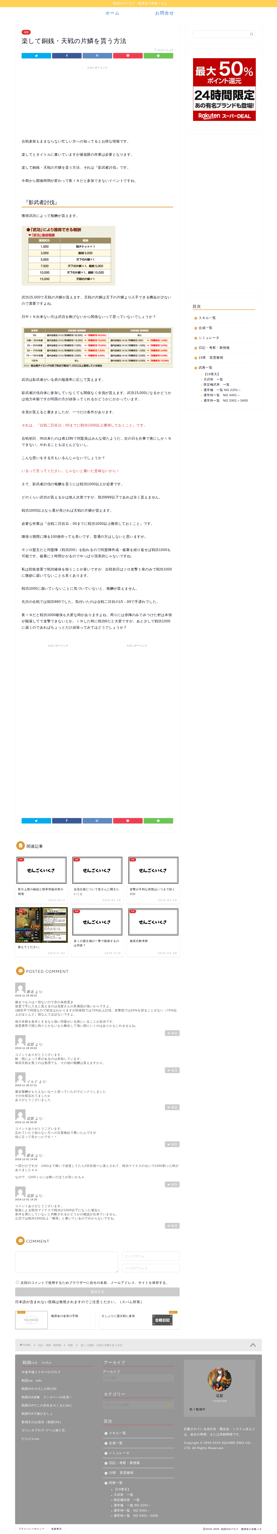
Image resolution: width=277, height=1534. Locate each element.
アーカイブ (111, 1372)
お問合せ (164, 13)
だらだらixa (30, 1438)
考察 (26, 32)
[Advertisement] (97, 101)
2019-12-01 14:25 (26, 1199)
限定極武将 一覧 (217, 384)
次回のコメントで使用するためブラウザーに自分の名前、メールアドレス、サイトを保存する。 (95, 1282)
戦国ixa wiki (32, 1380)
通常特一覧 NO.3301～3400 (226, 400)
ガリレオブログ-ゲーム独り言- (44, 1430)
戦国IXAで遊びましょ (37, 1413)
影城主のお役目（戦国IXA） (42, 1422)
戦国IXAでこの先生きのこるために (47, 1405)
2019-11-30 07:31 (26, 1085)
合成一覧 (206, 328)
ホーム (112, 13)
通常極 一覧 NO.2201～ (222, 390)
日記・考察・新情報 (214, 347)
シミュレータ (209, 337)
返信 (174, 1033)
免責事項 (56, 1529)
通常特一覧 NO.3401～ (222, 395)
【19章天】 (212, 374)
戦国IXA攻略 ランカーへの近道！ (47, 1397)
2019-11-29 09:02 (26, 1048)
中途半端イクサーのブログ (41, 1372)
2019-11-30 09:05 (26, 1122)
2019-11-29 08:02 (26, 995)
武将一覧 (206, 367)
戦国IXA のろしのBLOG (39, 1388)
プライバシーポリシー (32, 1529)
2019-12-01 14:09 (26, 1159)
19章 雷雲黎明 (211, 357)
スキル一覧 (207, 318)
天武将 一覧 (213, 379)
